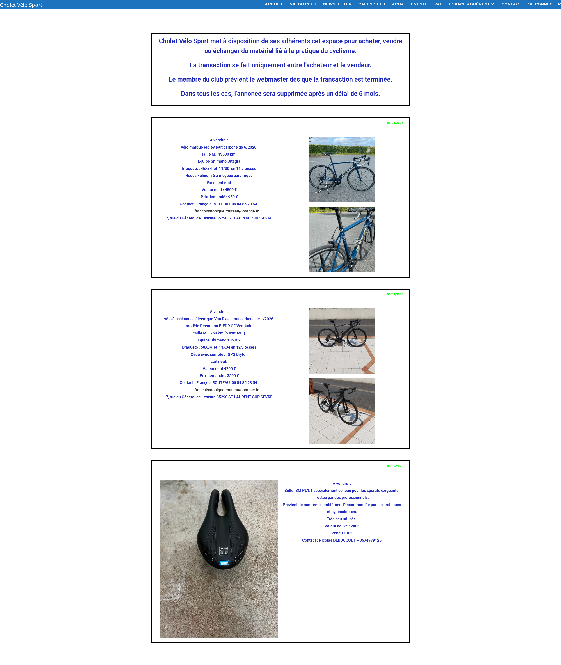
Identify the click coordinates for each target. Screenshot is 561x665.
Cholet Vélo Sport (21, 4)
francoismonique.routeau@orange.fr (227, 211)
